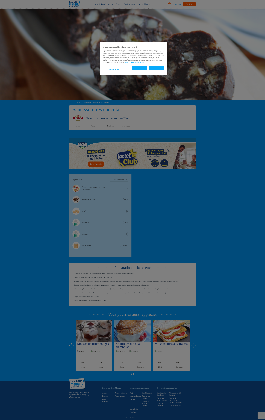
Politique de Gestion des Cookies (134, 62)
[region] (133, 58)
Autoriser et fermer (156, 68)
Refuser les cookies (139, 68)
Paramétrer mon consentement (114, 68)
